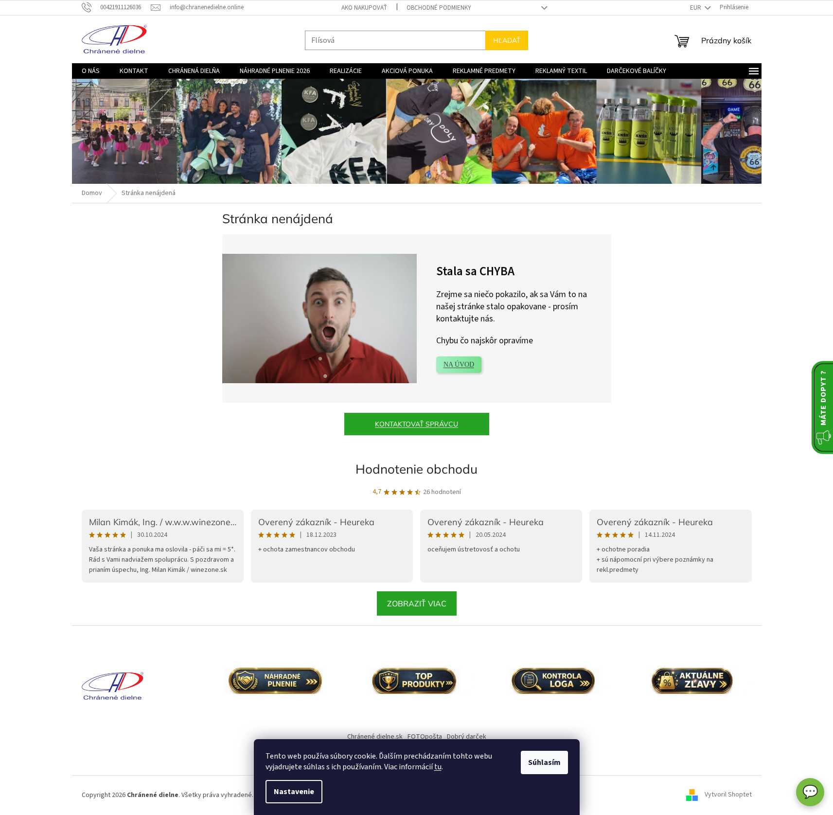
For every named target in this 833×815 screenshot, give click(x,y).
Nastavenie (294, 791)
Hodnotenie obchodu (416, 469)
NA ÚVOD (458, 364)
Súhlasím (544, 762)
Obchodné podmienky (439, 7)
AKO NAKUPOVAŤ (364, 7)
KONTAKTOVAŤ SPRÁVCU (416, 424)
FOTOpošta (425, 737)
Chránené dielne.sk (375, 737)
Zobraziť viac (416, 603)
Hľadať (506, 40)
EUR (696, 7)
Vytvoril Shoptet (728, 795)
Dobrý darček (466, 737)
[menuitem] (90, 71)
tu (438, 767)
